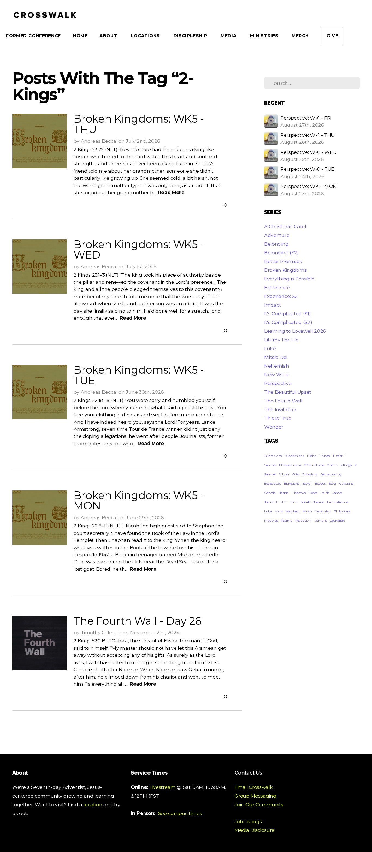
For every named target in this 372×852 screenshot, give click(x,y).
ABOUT (109, 35)
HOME (80, 35)
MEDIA (229, 35)
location (93, 804)
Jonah (305, 502)
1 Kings (324, 456)
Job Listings (248, 821)
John (294, 502)
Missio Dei (275, 357)
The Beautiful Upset (287, 392)
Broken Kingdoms (285, 270)
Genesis (269, 493)
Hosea (313, 493)
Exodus (320, 483)
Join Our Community (258, 804)
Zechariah (337, 520)
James (337, 493)
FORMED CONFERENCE (33, 35)
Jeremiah (271, 502)
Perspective (277, 383)
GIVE (332, 35)
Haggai (284, 493)
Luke (270, 348)
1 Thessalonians (290, 465)
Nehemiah (276, 366)
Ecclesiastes (272, 483)
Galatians (346, 483)
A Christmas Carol (285, 226)
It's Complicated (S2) (288, 322)
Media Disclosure (254, 830)
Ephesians (291, 483)
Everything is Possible (289, 279)
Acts (295, 474)
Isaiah (325, 493)
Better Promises (283, 261)
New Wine (276, 374)
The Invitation (280, 409)
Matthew (293, 511)
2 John (332, 465)
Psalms (286, 520)
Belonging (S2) (281, 252)
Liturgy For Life (281, 340)
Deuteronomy (330, 474)
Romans (320, 520)
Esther (307, 483)
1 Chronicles (272, 456)
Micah (307, 511)
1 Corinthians (294, 456)
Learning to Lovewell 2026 (295, 331)
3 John (284, 474)
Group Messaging (255, 796)
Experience (277, 287)
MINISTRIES (265, 35)
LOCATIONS (146, 35)
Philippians (342, 511)
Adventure (276, 235)
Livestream (163, 787)
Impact (272, 305)
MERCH (300, 35)
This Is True (277, 418)
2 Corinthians (314, 465)
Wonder (273, 427)
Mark (278, 511)
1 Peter (338, 456)
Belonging (276, 244)
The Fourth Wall (283, 401)
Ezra (332, 483)
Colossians (309, 474)
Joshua (318, 502)
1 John (311, 456)
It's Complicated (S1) (287, 313)
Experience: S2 (281, 296)
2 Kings (346, 465)
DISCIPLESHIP (191, 35)
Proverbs (271, 520)
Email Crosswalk (253, 787)
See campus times (180, 813)
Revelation (303, 520)
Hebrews (299, 493)
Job (284, 502)
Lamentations (337, 502)
